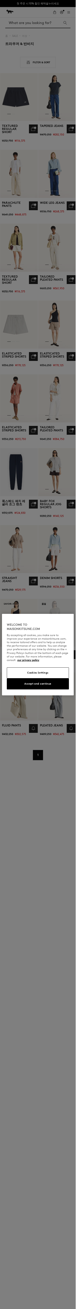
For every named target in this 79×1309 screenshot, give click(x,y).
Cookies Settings (37, 672)
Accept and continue (37, 683)
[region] (38, 654)
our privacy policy (28, 660)
